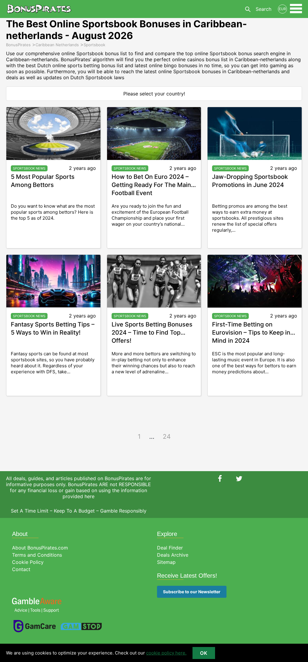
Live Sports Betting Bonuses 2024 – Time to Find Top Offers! (152, 332)
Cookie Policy (28, 562)
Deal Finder (170, 548)
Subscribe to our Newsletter (191, 591)
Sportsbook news (29, 168)
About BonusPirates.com (40, 548)
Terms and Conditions (37, 555)
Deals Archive (172, 555)
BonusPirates (39, 9)
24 (167, 436)
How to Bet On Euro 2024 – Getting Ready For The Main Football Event (151, 185)
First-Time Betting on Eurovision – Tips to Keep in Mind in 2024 (251, 332)
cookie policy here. (166, 653)
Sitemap (166, 562)
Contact (21, 569)
